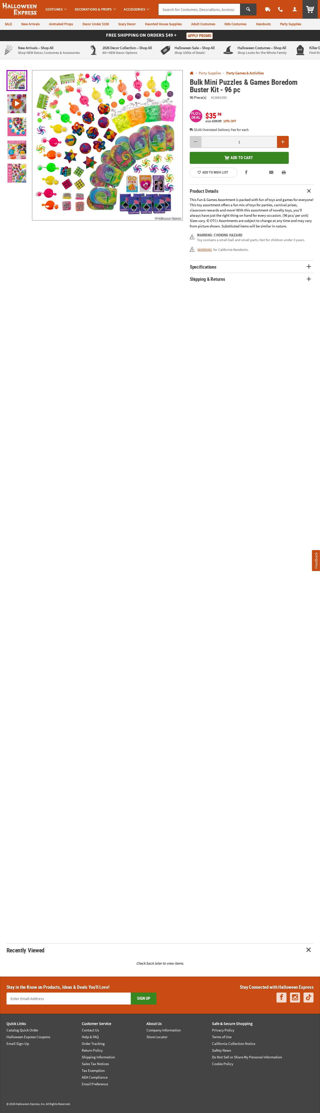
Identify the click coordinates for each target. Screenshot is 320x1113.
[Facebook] (281, 997)
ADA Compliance (95, 1077)
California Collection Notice (233, 1043)
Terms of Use (222, 1036)
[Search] (248, 9)
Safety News (221, 1050)
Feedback (316, 560)
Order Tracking (93, 1043)
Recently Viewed (25, 950)
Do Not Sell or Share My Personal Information (247, 1057)
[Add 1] (283, 142)
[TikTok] (309, 997)
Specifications (203, 266)
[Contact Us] (280, 9)
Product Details (204, 191)
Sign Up (143, 998)
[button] (107, 145)
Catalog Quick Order (22, 1030)
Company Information (163, 1030)
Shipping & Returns (207, 279)
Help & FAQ (90, 1036)
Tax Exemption (93, 1070)
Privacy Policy (223, 1030)
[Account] (294, 9)
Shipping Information (98, 1057)
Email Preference (95, 1084)
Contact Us (90, 1030)
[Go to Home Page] (192, 73)
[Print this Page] (284, 172)
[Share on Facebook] (246, 172)
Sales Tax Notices (95, 1063)
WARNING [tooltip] (205, 249)
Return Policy (92, 1050)
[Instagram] (295, 997)
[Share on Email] (271, 172)
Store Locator (157, 1036)
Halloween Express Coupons (28, 1036)
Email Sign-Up (17, 1043)
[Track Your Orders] (268, 9)
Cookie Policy (222, 1063)
